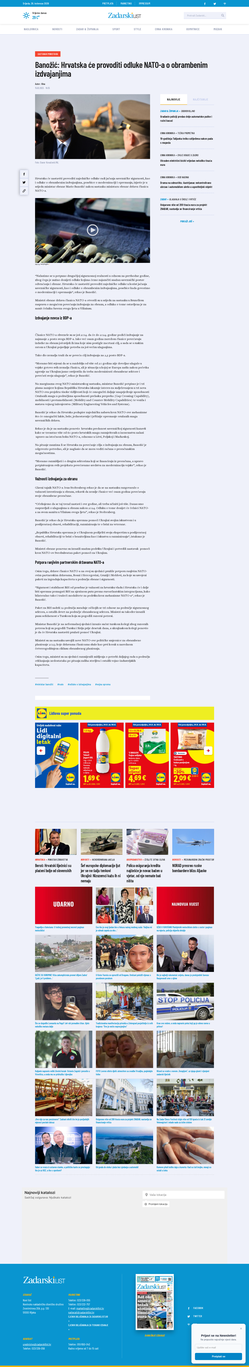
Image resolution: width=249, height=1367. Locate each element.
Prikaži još (186, 221)
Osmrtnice (193, 29)
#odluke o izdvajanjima (79, 684)
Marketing (126, 3)
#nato (60, 684)
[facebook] (204, 2)
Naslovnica (31, 29)
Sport (116, 29)
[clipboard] (24, 191)
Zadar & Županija (87, 29)
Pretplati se (218, 1356)
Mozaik (218, 29)
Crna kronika (163, 29)
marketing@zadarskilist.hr (90, 1308)
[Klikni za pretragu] (222, 15)
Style (137, 29)
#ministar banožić (44, 684)
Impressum (144, 3)
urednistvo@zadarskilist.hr (37, 1344)
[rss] (224, 2)
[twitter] (214, 2)
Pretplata (107, 3)
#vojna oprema (103, 684)
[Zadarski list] (124, 15)
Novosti (57, 29)
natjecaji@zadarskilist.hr (81, 1312)
